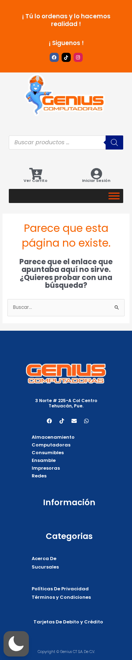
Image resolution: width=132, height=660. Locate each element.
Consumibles (48, 452)
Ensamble (44, 460)
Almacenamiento (53, 437)
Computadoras (51, 445)
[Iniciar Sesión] (96, 173)
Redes (39, 475)
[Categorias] (114, 195)
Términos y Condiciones (61, 597)
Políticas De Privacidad (60, 588)
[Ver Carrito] (36, 173)
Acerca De (44, 558)
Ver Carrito (36, 180)
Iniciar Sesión (96, 180)
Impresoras (46, 468)
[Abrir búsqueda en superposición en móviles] (66, 142)
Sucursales (45, 567)
